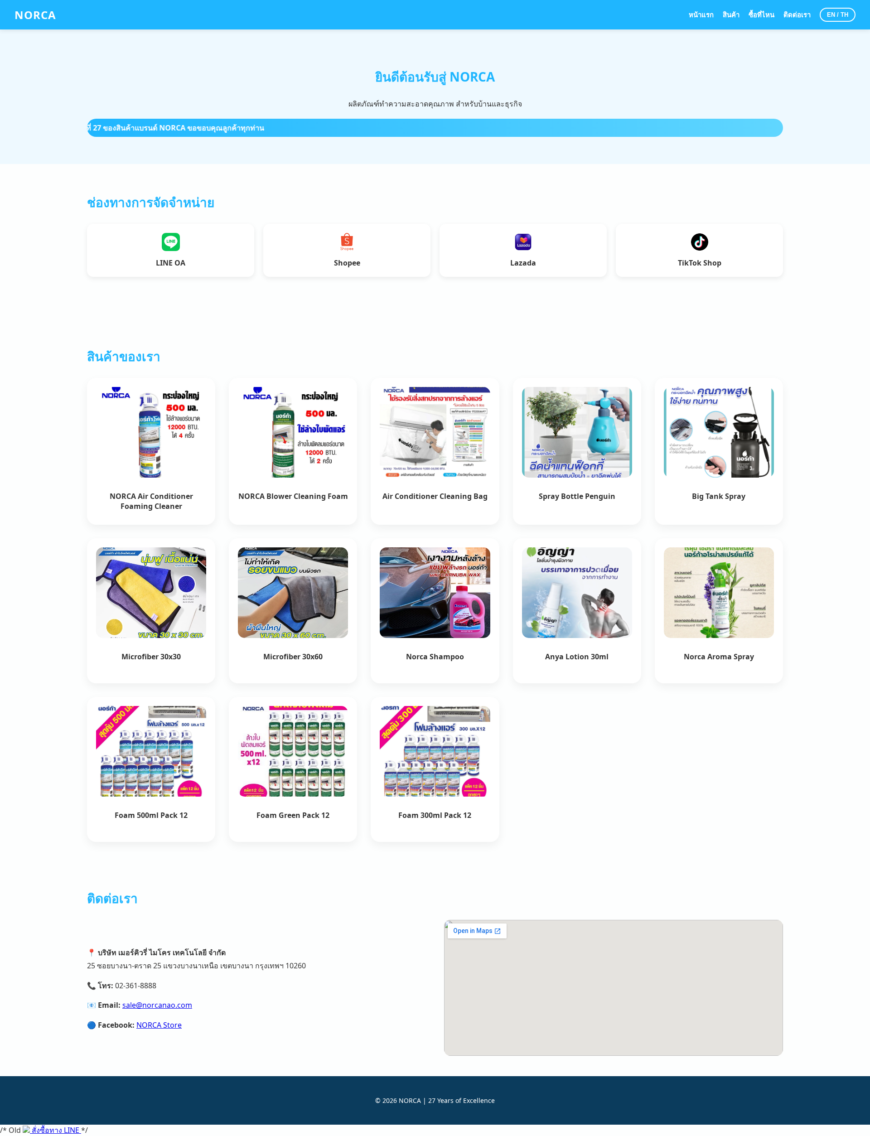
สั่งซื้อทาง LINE (55, 1130)
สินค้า (731, 14)
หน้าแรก (701, 14)
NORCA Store (159, 1025)
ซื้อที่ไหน (761, 14)
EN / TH (837, 14)
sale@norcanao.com (157, 1005)
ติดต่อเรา (797, 14)
